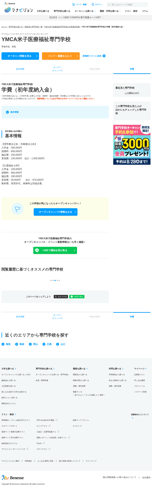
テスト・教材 (131, 11)
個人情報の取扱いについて (69, 461)
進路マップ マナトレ (81, 420)
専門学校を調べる (62, 11)
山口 (63, 344)
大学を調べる (43, 11)
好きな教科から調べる (118, 380)
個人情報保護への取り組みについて (119, 477)
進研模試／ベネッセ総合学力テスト (15, 420)
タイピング (77, 426)
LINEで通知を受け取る (55, 250)
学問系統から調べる (117, 375)
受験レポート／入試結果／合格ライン (52, 438)
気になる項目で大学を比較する (13, 392)
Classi (39, 443)
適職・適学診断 (79, 386)
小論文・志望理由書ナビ (46, 432)
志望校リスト (139, 375)
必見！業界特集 (42, 380)
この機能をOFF (132, 93)
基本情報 (14, 112)
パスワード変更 (140, 392)
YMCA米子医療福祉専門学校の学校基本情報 (62, 27)
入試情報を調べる (8, 386)
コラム (145, 11)
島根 (22, 344)
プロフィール (139, 386)
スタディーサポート (9, 426)
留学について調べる (9, 398)
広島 (49, 344)
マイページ (139, 368)
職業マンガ (89, 393)
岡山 (35, 344)
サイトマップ (91, 461)
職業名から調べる (80, 375)
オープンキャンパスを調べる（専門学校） (53, 375)
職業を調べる (79, 368)
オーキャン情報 (19, 56)
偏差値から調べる (8, 380)
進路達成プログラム (9, 443)
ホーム (4, 27)
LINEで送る (78, 297)
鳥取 (8, 344)
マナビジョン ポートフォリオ (13, 449)
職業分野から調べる (81, 380)
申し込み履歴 (139, 380)
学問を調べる (115, 368)
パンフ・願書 (60, 56)
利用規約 (28, 461)
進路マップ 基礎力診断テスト (13, 432)
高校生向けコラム (8, 403)
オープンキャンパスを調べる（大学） (16, 375)
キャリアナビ (42, 426)
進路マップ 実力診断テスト (12, 438)
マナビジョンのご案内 (10, 461)
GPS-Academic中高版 (45, 420)
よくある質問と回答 (45, 461)
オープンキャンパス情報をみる (55, 212)
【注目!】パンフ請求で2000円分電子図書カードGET (74, 17)
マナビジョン (18, 10)
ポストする (62, 297)
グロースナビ (42, 449)
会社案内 (146, 477)
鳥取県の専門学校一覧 (33, 27)
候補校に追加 (92, 56)
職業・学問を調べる (109, 11)
